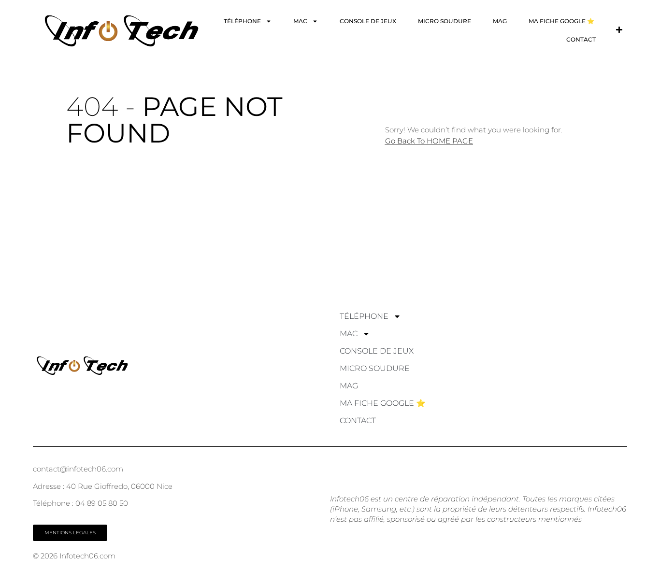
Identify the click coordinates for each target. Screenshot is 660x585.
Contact (581, 39)
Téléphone (242, 21)
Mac (300, 21)
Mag (500, 21)
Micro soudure (444, 21)
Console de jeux (368, 21)
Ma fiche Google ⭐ (561, 21)
